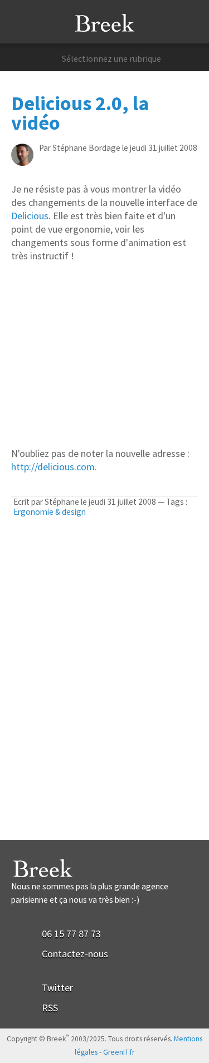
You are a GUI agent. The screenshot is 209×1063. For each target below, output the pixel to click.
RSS (50, 1007)
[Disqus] (104, 697)
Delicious (29, 215)
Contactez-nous (75, 953)
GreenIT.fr (118, 1052)
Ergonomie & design (49, 511)
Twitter (57, 987)
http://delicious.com (53, 466)
